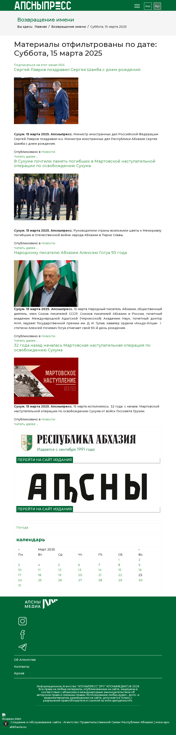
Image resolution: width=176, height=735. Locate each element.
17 (19, 575)
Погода (22, 527)
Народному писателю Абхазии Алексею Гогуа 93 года (70, 252)
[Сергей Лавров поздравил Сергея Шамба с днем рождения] (88, 100)
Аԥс (147, 6)
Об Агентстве (25, 660)
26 (60, 580)
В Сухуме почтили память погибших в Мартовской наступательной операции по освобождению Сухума (84, 163)
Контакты (21, 667)
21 (100, 575)
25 (40, 580)
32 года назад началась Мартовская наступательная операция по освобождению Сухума (82, 347)
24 (20, 580)
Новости (48, 152)
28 (100, 580)
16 (140, 570)
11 (39, 570)
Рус (157, 6)
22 (120, 575)
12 (59, 570)
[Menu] (137, 6)
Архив (19, 673)
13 (79, 570)
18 (39, 575)
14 (100, 570)
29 (120, 580)
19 (59, 575)
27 (80, 580)
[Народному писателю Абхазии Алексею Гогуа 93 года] (88, 283)
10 (19, 570)
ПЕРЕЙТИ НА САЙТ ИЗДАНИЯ (44, 460)
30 (140, 580)
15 (119, 570)
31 (19, 585)
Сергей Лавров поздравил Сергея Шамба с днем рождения (77, 69)
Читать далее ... (26, 156)
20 (80, 575)
